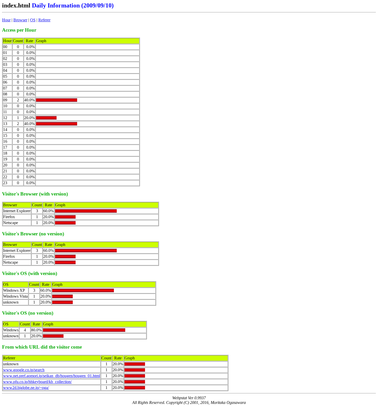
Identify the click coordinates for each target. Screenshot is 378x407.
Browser (20, 20)
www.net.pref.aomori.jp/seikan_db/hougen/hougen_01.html (51, 376)
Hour (6, 20)
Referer (44, 20)
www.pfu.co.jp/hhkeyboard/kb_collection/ (37, 381)
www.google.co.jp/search (23, 370)
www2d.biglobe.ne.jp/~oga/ (26, 387)
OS (32, 20)
